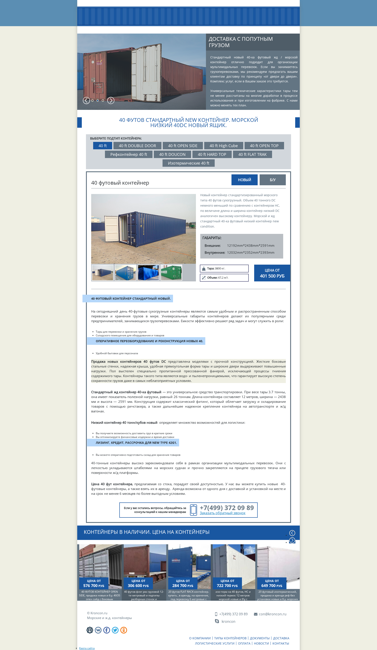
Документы (158, 28)
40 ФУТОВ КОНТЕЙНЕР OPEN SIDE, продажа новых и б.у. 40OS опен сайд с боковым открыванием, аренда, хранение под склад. (99, 599)
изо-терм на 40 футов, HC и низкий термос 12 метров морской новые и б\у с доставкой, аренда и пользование (233, 599)
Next (111, 100)
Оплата (239, 28)
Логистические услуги (212, 30)
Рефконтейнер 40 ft (128, 154)
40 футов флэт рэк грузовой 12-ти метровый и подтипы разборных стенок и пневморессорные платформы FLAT (144, 599)
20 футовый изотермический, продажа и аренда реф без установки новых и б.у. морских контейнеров (277, 597)
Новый (244, 179)
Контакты (282, 28)
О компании (98, 28)
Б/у (273, 179)
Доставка (183, 28)
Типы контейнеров (128, 30)
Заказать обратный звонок (222, 512)
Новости (260, 28)
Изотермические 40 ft (188, 163)
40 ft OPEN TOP (264, 145)
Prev (86, 100)
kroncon (228, 621)
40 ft (103, 145)
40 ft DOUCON (172, 154)
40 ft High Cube (224, 145)
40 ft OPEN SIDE (182, 145)
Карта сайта (87, 648)
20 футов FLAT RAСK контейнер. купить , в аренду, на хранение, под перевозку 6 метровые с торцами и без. (188, 597)
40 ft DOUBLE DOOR (137, 145)
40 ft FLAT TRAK (252, 154)
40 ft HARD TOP (212, 154)
